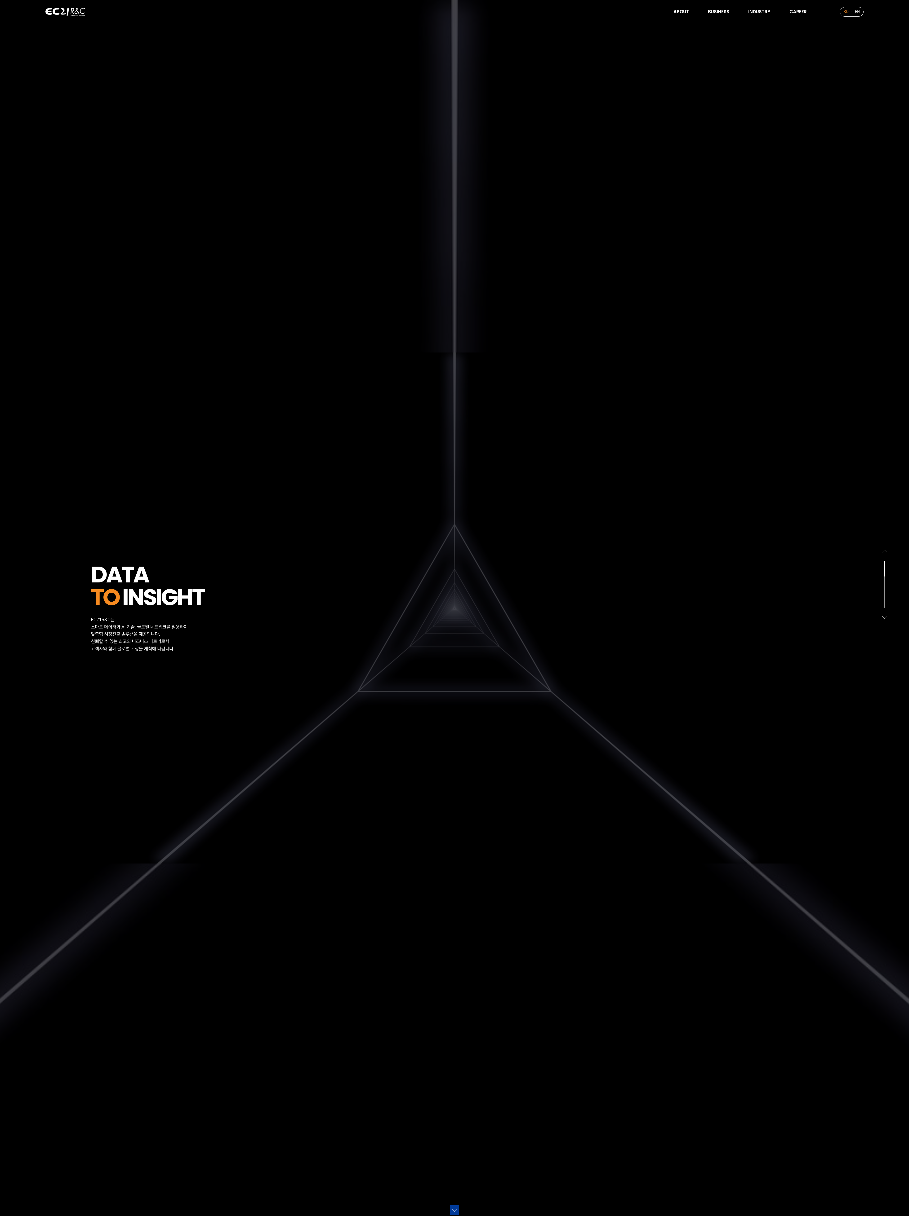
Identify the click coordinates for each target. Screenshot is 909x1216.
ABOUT (681, 12)
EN (857, 12)
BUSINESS (718, 12)
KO (846, 12)
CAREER (798, 12)
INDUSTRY (759, 12)
